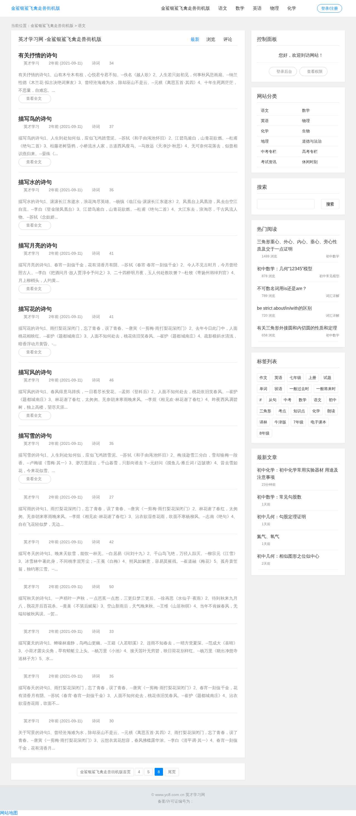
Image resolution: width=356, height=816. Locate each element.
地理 (265, 141)
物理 (274, 8)
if (260, 400)
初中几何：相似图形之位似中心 (288, 556)
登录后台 (284, 71)
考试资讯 (268, 162)
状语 (278, 388)
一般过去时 (299, 388)
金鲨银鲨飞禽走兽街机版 (35, 8)
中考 (287, 400)
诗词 (96, 63)
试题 (327, 377)
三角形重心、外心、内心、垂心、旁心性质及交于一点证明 (297, 245)
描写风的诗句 (35, 372)
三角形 (265, 411)
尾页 (172, 772)
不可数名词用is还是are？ (282, 288)
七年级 (295, 377)
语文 (222, 8)
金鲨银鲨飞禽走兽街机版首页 (105, 772)
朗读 (331, 411)
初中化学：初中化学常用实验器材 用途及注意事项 (297, 474)
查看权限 (315, 71)
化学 (291, 8)
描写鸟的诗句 (35, 119)
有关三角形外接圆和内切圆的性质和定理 (297, 328)
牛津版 (280, 422)
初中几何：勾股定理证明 (281, 516)
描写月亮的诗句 (37, 245)
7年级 (298, 422)
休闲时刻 (310, 162)
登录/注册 (329, 8)
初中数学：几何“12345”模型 (284, 268)
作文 (263, 377)
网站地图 (9, 812)
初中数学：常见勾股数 (279, 497)
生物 (306, 131)
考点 (282, 411)
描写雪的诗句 (35, 436)
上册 (312, 377)
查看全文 (34, 98)
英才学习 (31, 63)
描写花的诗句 (35, 309)
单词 (263, 388)
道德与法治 (312, 141)
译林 (263, 422)
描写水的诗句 (35, 182)
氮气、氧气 (268, 536)
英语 (257, 8)
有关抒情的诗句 (37, 55)
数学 (240, 8)
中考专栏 (268, 151)
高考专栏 (310, 151)
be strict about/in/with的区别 (284, 308)
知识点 (299, 411)
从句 (272, 400)
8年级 (264, 433)
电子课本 (318, 422)
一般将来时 (326, 388)
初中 (333, 400)
